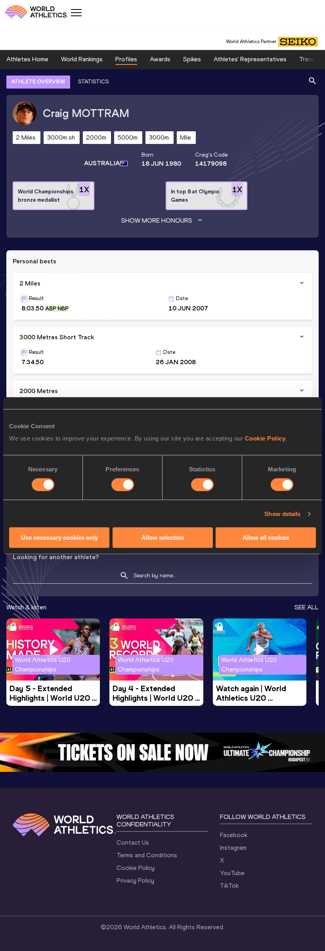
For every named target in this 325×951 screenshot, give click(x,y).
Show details (282, 513)
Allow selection (162, 537)
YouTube (232, 873)
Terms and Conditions (147, 855)
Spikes (192, 59)
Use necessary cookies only (59, 537)
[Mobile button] (76, 13)
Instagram (233, 847)
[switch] (122, 484)
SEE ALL (306, 607)
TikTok (229, 885)
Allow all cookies (266, 537)
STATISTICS (93, 81)
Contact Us (133, 842)
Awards (160, 59)
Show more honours (156, 220)
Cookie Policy (265, 438)
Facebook (233, 835)
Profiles (126, 59)
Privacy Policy (135, 880)
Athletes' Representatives (250, 59)
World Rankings (82, 59)
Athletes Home (27, 59)
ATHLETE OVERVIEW (38, 81)
